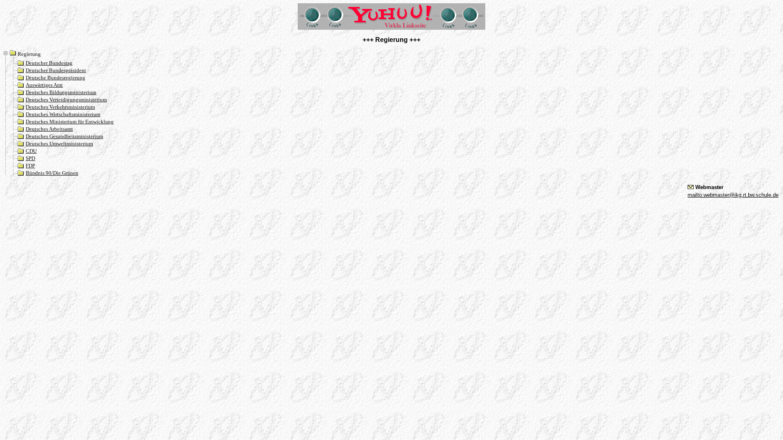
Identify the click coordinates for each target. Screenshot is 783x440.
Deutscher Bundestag (49, 63)
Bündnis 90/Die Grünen (52, 173)
